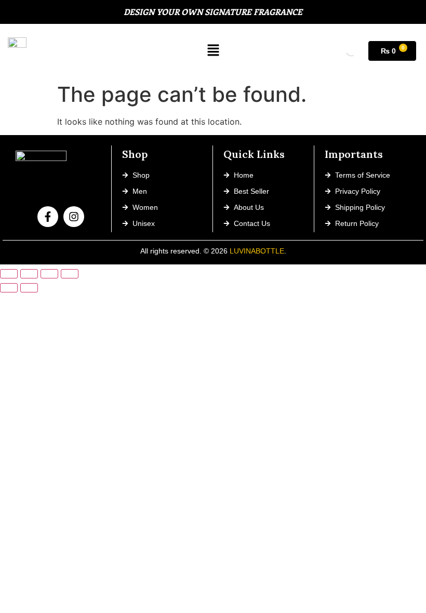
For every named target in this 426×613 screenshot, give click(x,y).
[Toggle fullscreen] (29, 273)
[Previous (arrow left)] (9, 287)
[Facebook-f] (47, 216)
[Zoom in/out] (9, 273)
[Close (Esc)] (69, 273)
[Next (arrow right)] (29, 287)
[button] (213, 50)
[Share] (49, 273)
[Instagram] (73, 216)
